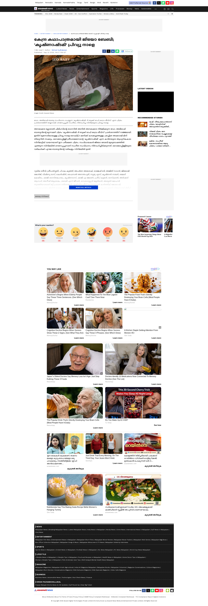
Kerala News (110, 529)
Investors (162, 597)
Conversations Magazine (63, 570)
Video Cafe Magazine (118, 570)
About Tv (57, 597)
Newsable (49, 2)
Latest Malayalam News (77, 529)
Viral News (39, 532)
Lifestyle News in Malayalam (45, 557)
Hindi (99, 2)
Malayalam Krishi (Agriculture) (62, 567)
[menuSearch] (173, 9)
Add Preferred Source (139, 3)
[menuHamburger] (168, 9)
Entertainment (83, 9)
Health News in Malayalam (111, 557)
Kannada (58, 2)
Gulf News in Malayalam (159, 529)
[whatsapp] (163, 3)
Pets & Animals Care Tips (71, 560)
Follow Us (128, 51)
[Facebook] (154, 3)
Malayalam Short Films (85, 540)
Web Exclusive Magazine (82, 570)
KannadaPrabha (69, 2)
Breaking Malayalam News (58, 529)
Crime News (121, 529)
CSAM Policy (88, 597)
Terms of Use (67, 597)
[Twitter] (159, 3)
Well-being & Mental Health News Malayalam (98, 560)
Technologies (66, 577)
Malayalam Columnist (119, 567)
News (71, 9)
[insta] (172, 3)
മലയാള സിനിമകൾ (42, 196)
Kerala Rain (58, 14)
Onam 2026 (68, 14)
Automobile (146, 9)
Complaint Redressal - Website (105, 597)
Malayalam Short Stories (44, 570)
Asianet (43, 590)
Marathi (105, 2)
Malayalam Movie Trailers (123, 540)
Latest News (61, 9)
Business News (40, 577)
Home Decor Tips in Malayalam (134, 557)
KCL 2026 (48, 14)
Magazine (104, 9)
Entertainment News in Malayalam (63, 540)
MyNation (114, 2)
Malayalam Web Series (142, 540)
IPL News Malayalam (121, 550)
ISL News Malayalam (105, 550)
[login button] (165, 9)
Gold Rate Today (122, 14)
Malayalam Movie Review (104, 540)
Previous (168, 14)
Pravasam (120, 9)
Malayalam (39, 2)
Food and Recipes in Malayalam (89, 557)
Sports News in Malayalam (45, 550)
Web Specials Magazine (100, 570)
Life (112, 9)
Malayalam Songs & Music (69, 542)
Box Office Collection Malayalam (47, 542)
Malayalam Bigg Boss (159, 540)
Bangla (92, 2)
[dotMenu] (156, 9)
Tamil (86, 2)
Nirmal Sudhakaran (59, 50)
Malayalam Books (103, 567)
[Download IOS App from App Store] (172, 590)
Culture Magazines (153, 567)
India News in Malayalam (96, 529)
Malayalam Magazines (43, 567)
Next (172, 14)
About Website (47, 597)
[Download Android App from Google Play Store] (167, 590)
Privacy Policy (78, 597)
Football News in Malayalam (87, 550)
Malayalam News (41, 529)
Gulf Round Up (74, 585)
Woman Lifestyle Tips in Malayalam (48, 560)
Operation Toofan (95, 14)
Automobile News (54, 577)
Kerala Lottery (109, 14)
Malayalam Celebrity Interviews (116, 542)
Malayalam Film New (42, 540)
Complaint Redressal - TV (128, 597)
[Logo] (44, 9)
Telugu (79, 2)
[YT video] (167, 3)
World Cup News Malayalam (140, 550)
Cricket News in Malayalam (65, 550)
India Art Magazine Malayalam (85, 567)
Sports (94, 9)
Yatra (137, 9)
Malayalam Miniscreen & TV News (92, 542)
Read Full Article (83, 187)
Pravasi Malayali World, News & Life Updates (51, 585)
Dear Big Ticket (86, 585)
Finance (89, 577)
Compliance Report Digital (148, 597)
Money (129, 9)
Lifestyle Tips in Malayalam (67, 557)
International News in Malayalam (138, 529)
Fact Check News (79, 577)
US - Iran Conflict (81, 14)
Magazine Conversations (136, 567)
